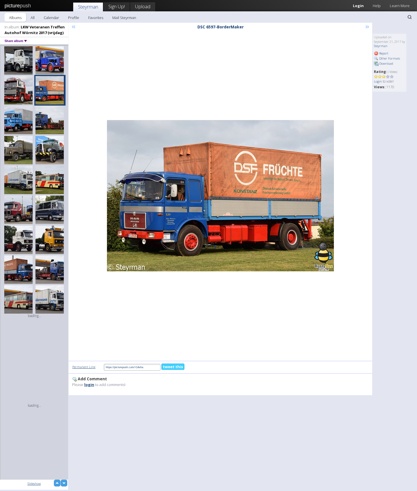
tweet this (173, 366)
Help (377, 5)
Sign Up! (116, 6)
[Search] (409, 17)
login (89, 384)
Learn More (400, 5)
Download (385, 63)
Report (383, 53)
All (33, 17)
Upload (142, 6)
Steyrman (88, 6)
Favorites (95, 17)
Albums (15, 17)
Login (358, 5)
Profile (73, 17)
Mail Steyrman (124, 17)
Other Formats (389, 58)
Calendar (51, 17)
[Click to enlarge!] (220, 195)
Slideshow (34, 483)
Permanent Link (83, 367)
